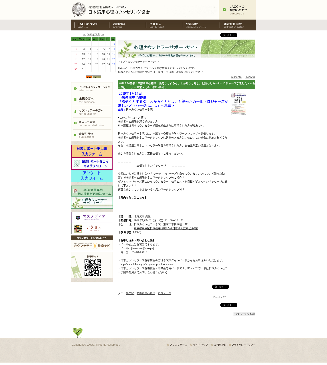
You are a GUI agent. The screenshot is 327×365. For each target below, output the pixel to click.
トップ (121, 61)
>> (102, 34)
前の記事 (236, 77)
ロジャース (164, 293)
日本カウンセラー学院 (139, 109)
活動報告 (163, 25)
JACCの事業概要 (126, 25)
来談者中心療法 (146, 293)
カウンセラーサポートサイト (144, 61)
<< (84, 34)
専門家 (130, 293)
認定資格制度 (237, 25)
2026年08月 (93, 34)
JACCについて (89, 25)
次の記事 (250, 77)
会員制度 (200, 25)
